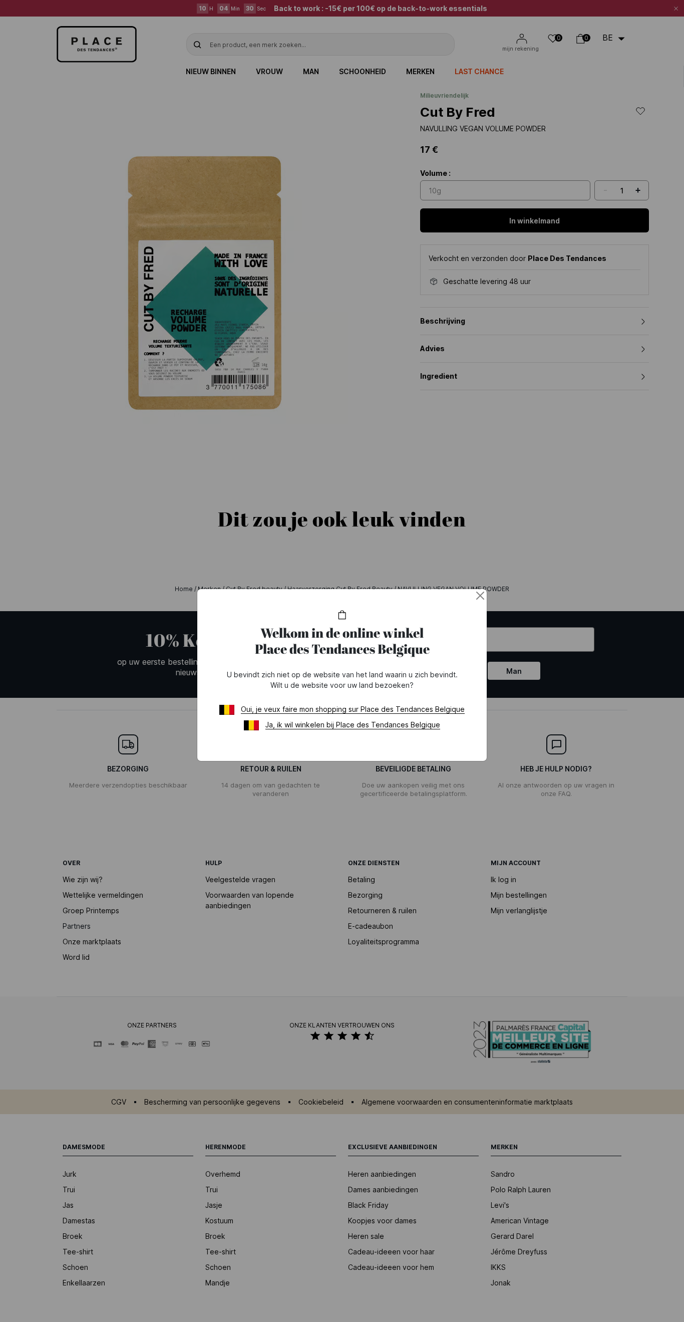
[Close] (480, 596)
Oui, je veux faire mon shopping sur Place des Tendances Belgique (353, 709)
